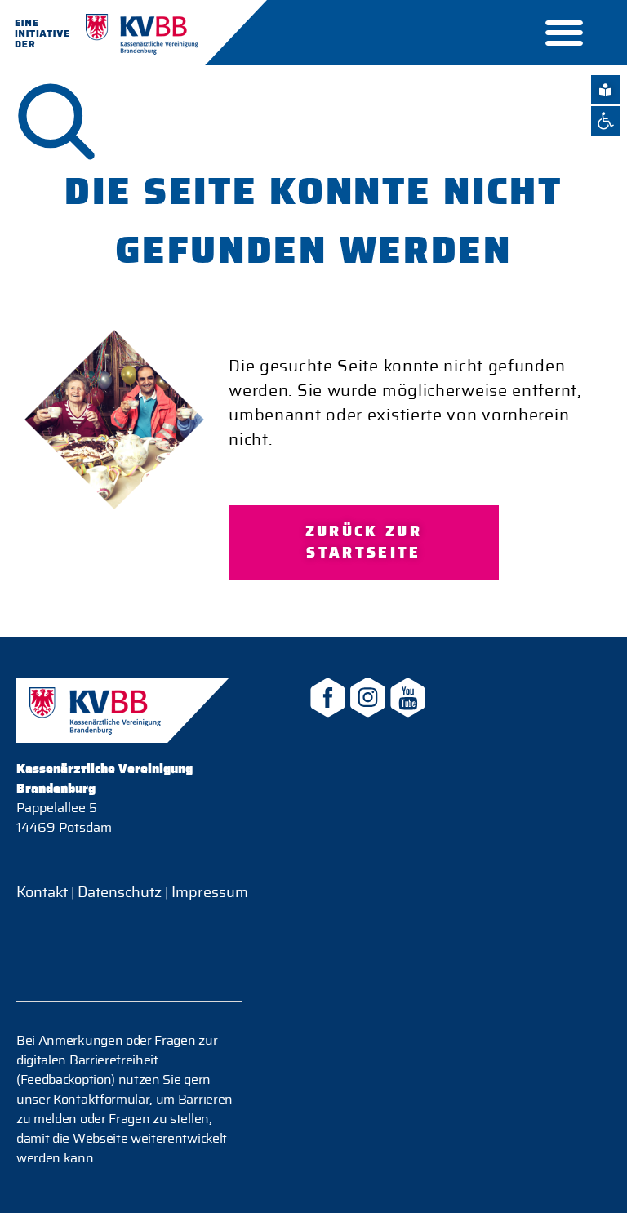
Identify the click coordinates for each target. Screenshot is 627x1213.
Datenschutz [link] (120, 893)
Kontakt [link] (42, 893)
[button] (564, 33)
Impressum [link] (208, 893)
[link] (605, 121)
